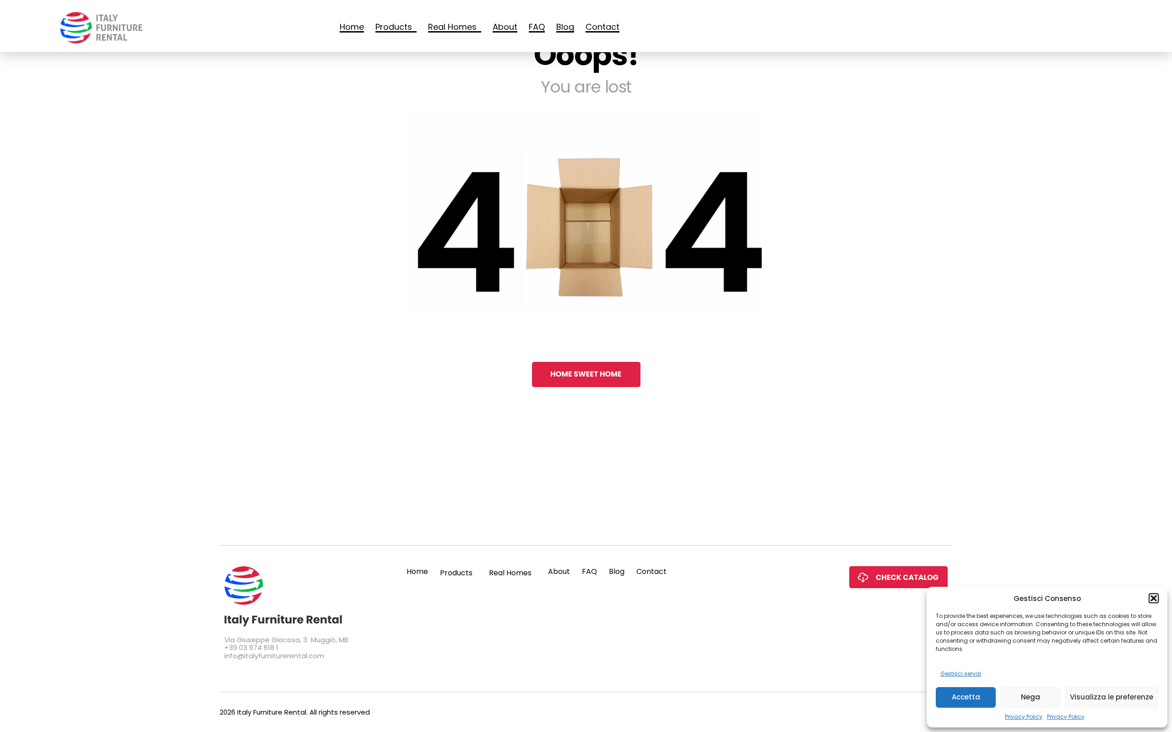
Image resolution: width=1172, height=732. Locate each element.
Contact (602, 28)
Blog (565, 28)
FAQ (537, 28)
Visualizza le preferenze (1111, 697)
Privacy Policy (1023, 717)
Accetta (966, 697)
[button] (1153, 598)
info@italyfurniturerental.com (274, 656)
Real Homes (452, 28)
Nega (1030, 697)
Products (393, 28)
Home (352, 28)
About (505, 28)
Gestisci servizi (960, 673)
